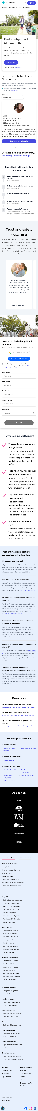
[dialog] (2, 1108)
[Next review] (34, 285)
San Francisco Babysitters (11, 916)
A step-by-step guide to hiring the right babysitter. (18, 707)
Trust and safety (25, 1074)
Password (5, 409)
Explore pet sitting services (12, 1033)
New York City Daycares (11, 964)
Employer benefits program (26, 1084)
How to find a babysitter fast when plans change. (18, 715)
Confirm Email (7, 400)
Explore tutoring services (11, 1002)
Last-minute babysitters (11, 994)
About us (23, 1070)
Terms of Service (15, 368)
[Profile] (19, 109)
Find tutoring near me (10, 1005)
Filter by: (5, 94)
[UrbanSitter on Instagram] (30, 1108)
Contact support (7, 1070)
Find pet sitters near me (11, 1036)
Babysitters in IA (9, 760)
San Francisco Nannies (10, 946)
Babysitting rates (7, 876)
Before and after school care (11, 886)
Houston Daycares (9, 970)
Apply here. (18, 67)
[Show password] (34, 413)
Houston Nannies (8, 943)
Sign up (31, 3)
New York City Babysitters (11, 906)
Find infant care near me (11, 1017)
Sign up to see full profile (19, 141)
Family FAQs (6, 867)
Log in (24, 3)
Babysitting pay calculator (10, 879)
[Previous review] (3, 285)
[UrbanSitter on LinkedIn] (34, 1108)
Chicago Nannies (8, 952)
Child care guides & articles (11, 870)
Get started (11, 62)
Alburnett (26, 7)
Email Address (7, 391)
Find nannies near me (10, 934)
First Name (6, 372)
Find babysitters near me (11, 903)
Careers (22, 1077)
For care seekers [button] (8, 858)
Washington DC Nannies (11, 949)
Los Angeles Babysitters (11, 910)
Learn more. (15, 90)
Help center (6, 1074)
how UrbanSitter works (27, 590)
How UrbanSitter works (9, 864)
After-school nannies (9, 889)
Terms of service (7, 1098)
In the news (24, 1080)
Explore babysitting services (12, 900)
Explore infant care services (12, 1014)
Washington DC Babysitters (12, 919)
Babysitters (11, 7)
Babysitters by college (28, 748)
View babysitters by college (16, 155)
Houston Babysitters (9, 913)
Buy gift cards (6, 1077)
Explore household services (12, 1056)
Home (4, 7)
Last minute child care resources (12, 883)
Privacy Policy (6, 1100)
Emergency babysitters (10, 991)
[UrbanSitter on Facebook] (25, 1108)
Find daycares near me (10, 961)
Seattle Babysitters (27, 775)
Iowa (19, 7)
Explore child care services (12, 1025)
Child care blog (7, 873)
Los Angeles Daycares (10, 967)
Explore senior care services (12, 1045)
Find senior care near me (11, 1048)
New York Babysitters (11, 770)
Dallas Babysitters (9, 781)
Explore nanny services (10, 930)
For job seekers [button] (25, 858)
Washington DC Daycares (11, 976)
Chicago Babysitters (9, 922)
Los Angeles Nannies (10, 940)
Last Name (6, 382)
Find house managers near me (13, 1059)
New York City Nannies (10, 937)
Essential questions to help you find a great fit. (17, 726)
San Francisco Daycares (11, 973)
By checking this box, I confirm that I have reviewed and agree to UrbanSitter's (18, 366)
